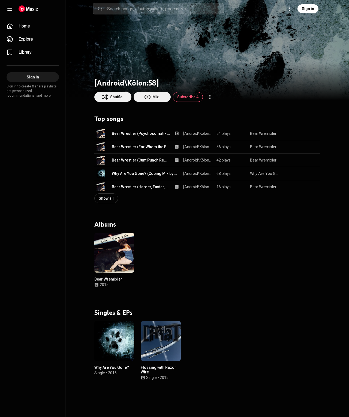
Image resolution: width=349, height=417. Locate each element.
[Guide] (10, 8)
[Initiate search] (100, 8)
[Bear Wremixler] (114, 253)
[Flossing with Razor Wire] (160, 341)
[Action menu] (210, 97)
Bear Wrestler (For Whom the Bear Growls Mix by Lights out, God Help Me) (141, 147)
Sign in (308, 9)
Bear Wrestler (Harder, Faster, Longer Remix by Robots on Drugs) (141, 187)
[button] (101, 133)
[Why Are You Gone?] (114, 341)
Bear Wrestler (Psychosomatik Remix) (141, 133)
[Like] (288, 133)
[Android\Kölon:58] (198, 133)
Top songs (108, 119)
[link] (32, 26)
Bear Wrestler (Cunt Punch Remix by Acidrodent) (141, 160)
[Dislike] (299, 133)
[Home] (28, 8)
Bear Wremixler (263, 133)
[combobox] (165, 8)
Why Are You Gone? (264, 173)
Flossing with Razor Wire (158, 369)
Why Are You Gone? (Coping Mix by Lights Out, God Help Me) (145, 173)
